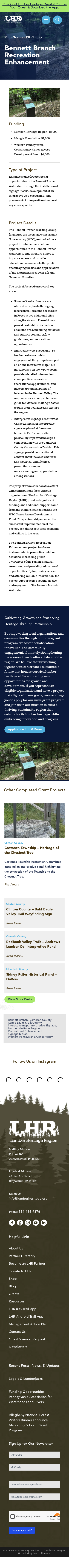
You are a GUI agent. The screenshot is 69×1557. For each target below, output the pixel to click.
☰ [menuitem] (46, 20)
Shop (13, 1279)
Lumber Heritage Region (24, 1028)
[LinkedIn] (44, 1223)
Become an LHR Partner (27, 1263)
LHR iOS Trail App (22, 1309)
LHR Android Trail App (26, 1316)
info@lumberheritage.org (28, 1198)
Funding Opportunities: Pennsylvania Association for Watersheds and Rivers (30, 1397)
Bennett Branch (18, 1020)
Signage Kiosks (17, 1034)
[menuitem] (57, 19)
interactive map (18, 1025)
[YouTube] (36, 1223)
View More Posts (20, 999)
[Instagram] (28, 1223)
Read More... (14, 923)
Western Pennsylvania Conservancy (30, 1037)
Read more (11, 884)
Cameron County (40, 1020)
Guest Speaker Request (27, 1339)
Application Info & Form (25, 729)
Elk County (35, 1023)
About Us (16, 1248)
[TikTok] (12, 1223)
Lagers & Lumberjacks (26, 1379)
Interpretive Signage (43, 1025)
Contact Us (17, 1332)
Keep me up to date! (22, 1530)
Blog (12, 1286)
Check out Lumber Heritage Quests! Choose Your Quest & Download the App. (34, 5)
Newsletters (18, 1347)
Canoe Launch (17, 1023)
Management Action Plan (28, 1324)
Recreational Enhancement (25, 1031)
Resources (16, 1301)
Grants (14, 1294)
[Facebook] (20, 1223)
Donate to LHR (20, 1271)
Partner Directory (22, 1256)
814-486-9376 (29, 1212)
